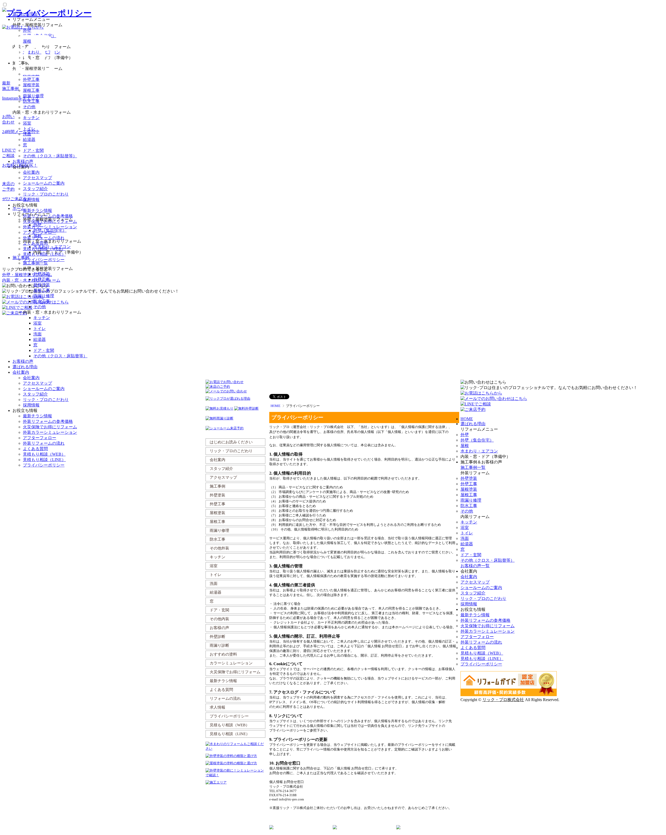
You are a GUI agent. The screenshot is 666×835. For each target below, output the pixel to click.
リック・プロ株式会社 (503, 699)
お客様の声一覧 (475, 566)
